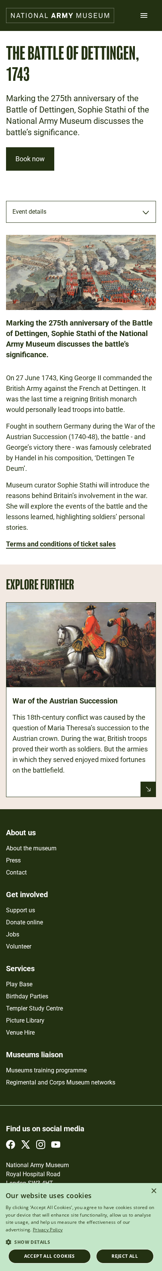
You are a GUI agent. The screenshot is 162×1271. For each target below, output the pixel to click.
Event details (29, 211)
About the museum (31, 848)
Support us (20, 910)
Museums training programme (46, 1070)
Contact (16, 872)
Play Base (19, 984)
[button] (81, 1241)
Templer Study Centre (34, 1008)
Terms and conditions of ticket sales (61, 544)
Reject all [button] (125, 1256)
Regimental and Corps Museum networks (60, 1082)
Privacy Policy (48, 1229)
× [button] (153, 1191)
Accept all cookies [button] (49, 1256)
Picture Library (25, 1020)
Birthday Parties (27, 996)
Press (13, 860)
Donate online (24, 922)
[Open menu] (144, 15)
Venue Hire (20, 1032)
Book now (30, 159)
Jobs (12, 934)
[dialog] (81, 1227)
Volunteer (18, 946)
